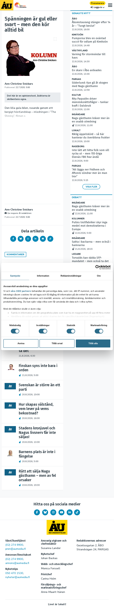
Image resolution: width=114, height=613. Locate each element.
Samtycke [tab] (15, 275)
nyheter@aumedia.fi (17, 577)
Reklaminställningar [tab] (71, 275)
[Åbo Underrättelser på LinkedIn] (70, 512)
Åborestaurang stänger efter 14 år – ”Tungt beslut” (91, 26)
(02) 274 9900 (14, 545)
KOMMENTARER (15, 254)
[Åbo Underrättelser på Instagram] (53, 512)
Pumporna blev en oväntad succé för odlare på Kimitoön (90, 42)
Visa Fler (91, 186)
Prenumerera (97, 3)
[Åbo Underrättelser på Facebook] (37, 512)
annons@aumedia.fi (17, 563)
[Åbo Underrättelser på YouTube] (61, 512)
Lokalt (76, 130)
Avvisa (21, 343)
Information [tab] (43, 275)
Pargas (76, 79)
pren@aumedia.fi (15, 549)
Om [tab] (99, 275)
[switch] (43, 331)
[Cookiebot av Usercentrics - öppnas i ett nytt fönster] (98, 267)
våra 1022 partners (21, 291)
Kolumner (78, 218)
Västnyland (80, 50)
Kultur (76, 95)
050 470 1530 (14, 573)
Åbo (74, 18)
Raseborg (78, 146)
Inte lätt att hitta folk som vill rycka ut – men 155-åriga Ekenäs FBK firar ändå (90, 155)
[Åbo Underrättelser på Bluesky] (45, 512)
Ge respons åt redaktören (19, 213)
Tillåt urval (57, 343)
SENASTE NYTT (81, 13)
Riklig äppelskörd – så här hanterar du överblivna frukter (91, 138)
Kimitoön (77, 34)
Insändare (78, 114)
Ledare (76, 254)
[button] (97, 7)
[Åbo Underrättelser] (57, 527)
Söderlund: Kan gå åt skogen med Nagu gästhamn (90, 86)
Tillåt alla (93, 343)
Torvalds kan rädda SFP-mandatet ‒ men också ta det (90, 261)
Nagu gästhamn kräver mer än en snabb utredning (91, 121)
